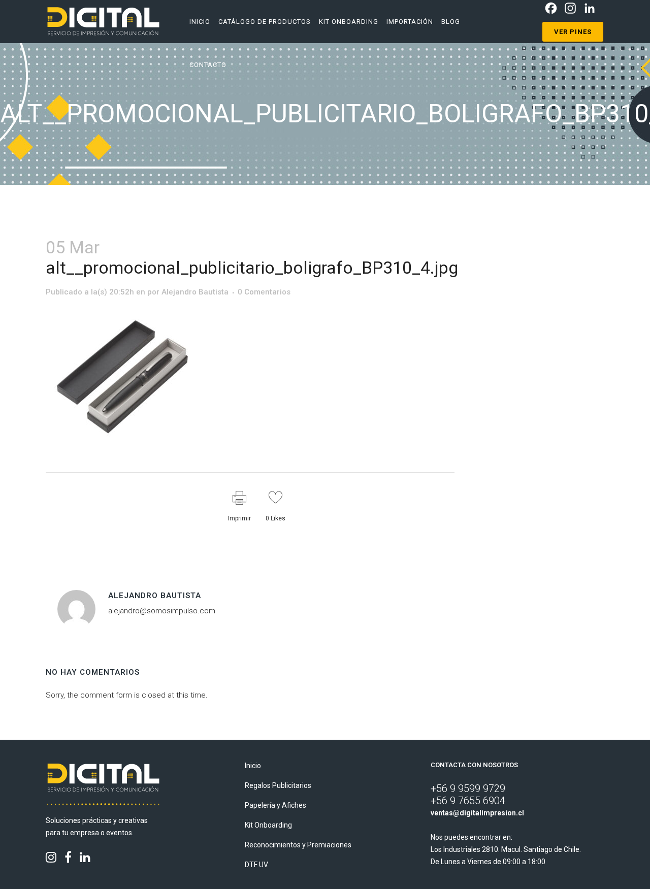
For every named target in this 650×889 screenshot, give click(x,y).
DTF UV (256, 865)
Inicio (253, 766)
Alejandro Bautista (195, 292)
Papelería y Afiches (275, 805)
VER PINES (573, 32)
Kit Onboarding (268, 825)
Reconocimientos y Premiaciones (298, 845)
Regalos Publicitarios (278, 785)
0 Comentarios (264, 292)
